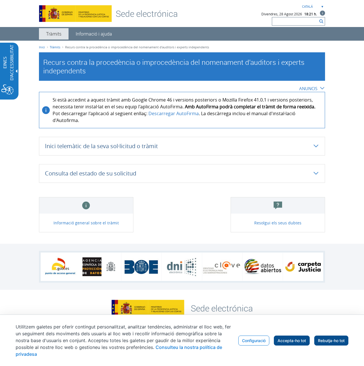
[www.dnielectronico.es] (182, 267)
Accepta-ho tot (292, 340)
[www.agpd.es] (101, 266)
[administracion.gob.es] (61, 267)
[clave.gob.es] (222, 266)
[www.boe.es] (141, 267)
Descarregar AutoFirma (173, 113)
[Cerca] (321, 21)
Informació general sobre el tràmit (86, 223)
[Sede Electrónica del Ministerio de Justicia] (146, 13)
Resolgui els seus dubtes (277, 223)
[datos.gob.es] (263, 267)
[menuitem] (54, 34)
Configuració (254, 340)
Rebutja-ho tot (331, 340)
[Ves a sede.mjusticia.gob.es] (221, 308)
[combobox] (312, 7)
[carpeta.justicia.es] (303, 266)
